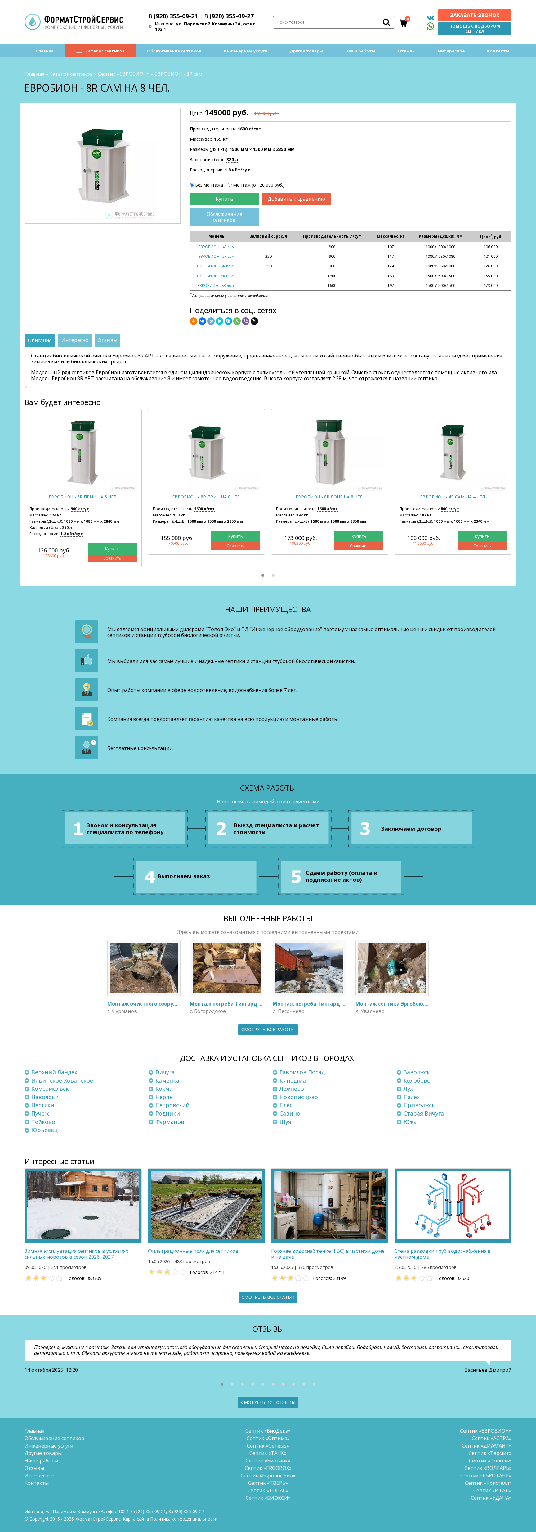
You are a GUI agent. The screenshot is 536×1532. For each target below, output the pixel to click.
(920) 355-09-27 (229, 16)
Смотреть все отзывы (268, 1402)
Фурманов (169, 1121)
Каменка (167, 1080)
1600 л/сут (249, 129)
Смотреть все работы (268, 1029)
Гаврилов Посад (302, 1072)
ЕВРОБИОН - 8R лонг (216, 285)
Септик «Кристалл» (488, 1483)
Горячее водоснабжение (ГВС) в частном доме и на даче (328, 1254)
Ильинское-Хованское (62, 1080)
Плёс (286, 1105)
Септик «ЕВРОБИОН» (124, 73)
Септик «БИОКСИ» (268, 1497)
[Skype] (228, 321)
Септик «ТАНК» (268, 1453)
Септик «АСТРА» (491, 1438)
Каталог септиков (105, 51)
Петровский (172, 1105)
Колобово (417, 1080)
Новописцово (298, 1097)
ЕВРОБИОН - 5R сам (216, 256)
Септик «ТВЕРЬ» (268, 1483)
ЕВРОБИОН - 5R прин (216, 266)
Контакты (498, 51)
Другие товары (306, 51)
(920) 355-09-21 (173, 16)
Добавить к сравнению (296, 198)
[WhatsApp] (237, 321)
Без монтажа (209, 185)
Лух (408, 1088)
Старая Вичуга (424, 1113)
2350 (285, 149)
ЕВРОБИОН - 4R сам (216, 246)
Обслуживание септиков (174, 51)
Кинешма (292, 1080)
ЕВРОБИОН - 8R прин (216, 276)
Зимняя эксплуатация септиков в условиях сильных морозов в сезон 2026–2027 (76, 1254)
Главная (45, 51)
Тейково (43, 1121)
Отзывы (407, 51)
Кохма (163, 1088)
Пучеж (40, 1113)
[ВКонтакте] (202, 321)
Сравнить (112, 558)
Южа (410, 1121)
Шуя (285, 1121)
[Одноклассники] (193, 321)
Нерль (164, 1097)
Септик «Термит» (490, 1453)
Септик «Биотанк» (268, 1460)
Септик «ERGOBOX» (268, 1468)
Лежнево (291, 1088)
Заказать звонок (474, 15)
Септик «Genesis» (268, 1445)
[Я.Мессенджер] (219, 321)
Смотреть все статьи (268, 1297)
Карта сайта (136, 1519)
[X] (254, 321)
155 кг (221, 139)
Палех (412, 1097)
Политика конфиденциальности (183, 1519)
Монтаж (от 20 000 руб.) (258, 185)
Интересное (451, 51)
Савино (289, 1113)
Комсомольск (50, 1088)
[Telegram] (211, 321)
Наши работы (360, 51)
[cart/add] (224, 199)
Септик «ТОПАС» (268, 1490)
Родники (167, 1113)
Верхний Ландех (54, 1072)
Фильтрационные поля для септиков (193, 1251)
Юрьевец (44, 1130)
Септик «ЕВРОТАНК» (486, 1475)
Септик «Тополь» (490, 1460)
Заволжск (417, 1072)
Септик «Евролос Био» (268, 1475)
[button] (263, 575)
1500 (239, 149)
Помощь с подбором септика (474, 28)
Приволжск (419, 1105)
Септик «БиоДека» (268, 1430)
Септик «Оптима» (268, 1438)
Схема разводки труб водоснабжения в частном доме (443, 1254)
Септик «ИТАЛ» (492, 1490)
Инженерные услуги (245, 51)
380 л (232, 159)
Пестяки (42, 1105)
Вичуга (165, 1072)
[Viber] (245, 321)
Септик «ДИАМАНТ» (486, 1445)
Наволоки (45, 1097)
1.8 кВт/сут (237, 170)
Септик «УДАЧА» (491, 1497)
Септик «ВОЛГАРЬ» (488, 1468)
